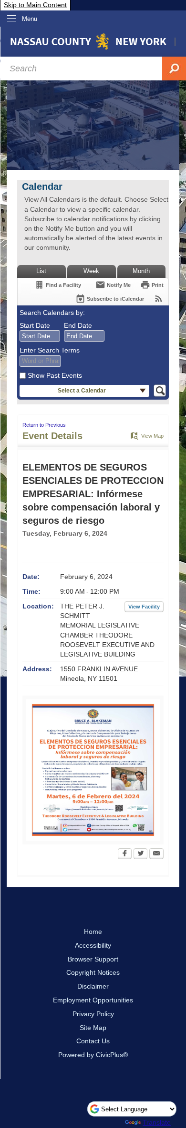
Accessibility (93, 945)
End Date (78, 325)
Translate (157, 1122)
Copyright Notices (93, 972)
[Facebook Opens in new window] (125, 854)
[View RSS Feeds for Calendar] (159, 299)
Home (93, 931)
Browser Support (93, 959)
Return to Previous (44, 425)
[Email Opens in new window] (156, 854)
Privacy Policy (93, 1014)
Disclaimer (93, 986)
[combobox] (40, 336)
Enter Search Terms (50, 350)
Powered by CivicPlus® (93, 1055)
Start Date (35, 325)
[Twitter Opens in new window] (140, 854)
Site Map (93, 1027)
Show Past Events (55, 375)
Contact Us (93, 1041)
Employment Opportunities (93, 1000)
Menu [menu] (29, 18)
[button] (84, 391)
